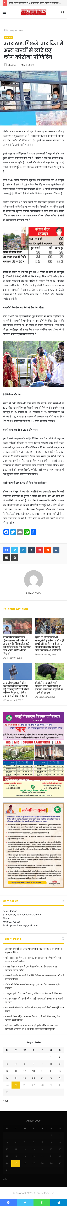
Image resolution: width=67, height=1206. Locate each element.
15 (51, 1071)
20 (33, 1078)
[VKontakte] (56, 550)
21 (42, 1078)
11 (16, 1071)
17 (7, 1078)
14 (42, 1071)
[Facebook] (6, 550)
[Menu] (4, 13)
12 (25, 1071)
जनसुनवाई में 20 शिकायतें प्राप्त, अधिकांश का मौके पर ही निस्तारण (33, 993)
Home (9, 30)
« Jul (5, 1100)
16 (60, 1071)
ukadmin (33, 593)
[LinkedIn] (23, 550)
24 (7, 1085)
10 (7, 1071)
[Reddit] (47, 550)
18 (16, 1078)
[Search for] (62, 13)
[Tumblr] (31, 550)
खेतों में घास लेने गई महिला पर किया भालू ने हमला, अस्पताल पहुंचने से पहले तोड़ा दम (49, 687)
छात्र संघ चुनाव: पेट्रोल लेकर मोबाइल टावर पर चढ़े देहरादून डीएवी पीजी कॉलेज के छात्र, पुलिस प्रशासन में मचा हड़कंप (16, 689)
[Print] (14, 557)
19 (25, 1078)
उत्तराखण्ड (19, 30)
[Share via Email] (6, 557)
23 (59, 1078)
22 (51, 1078)
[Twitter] (14, 550)
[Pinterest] (39, 550)
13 (33, 1071)
